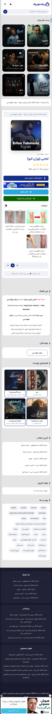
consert (23, 508)
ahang (43, 508)
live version (34, 519)
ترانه (43, 534)
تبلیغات (27, 693)
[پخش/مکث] (13, 265)
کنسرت (43, 540)
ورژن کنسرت (14, 551)
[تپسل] (5, 183)
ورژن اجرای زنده (28, 551)
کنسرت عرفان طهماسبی (28, 540)
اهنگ (15, 529)
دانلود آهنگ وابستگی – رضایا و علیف (35, 452)
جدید (35, 534)
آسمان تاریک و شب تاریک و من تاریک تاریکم (30, 524)
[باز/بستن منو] (5, 4)
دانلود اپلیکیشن (13, 693)
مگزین (22, 693)
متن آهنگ (42, 545)
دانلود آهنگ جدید (43, 693)
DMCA (34, 693)
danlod (13, 508)
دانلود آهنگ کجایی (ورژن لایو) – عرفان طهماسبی (28, 114)
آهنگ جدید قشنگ (39, 529)
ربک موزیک (45, 102)
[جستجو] (5, 12)
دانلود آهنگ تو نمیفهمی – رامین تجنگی (34, 445)
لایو (15, 540)
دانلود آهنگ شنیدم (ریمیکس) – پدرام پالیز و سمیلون (26, 638)
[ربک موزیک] (41, 4)
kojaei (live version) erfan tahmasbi (22, 513)
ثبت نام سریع (14, 711)
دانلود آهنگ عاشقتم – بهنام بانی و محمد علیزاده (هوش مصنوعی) (26, 666)
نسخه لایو (41, 551)
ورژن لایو (42, 556)
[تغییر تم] (10, 4)
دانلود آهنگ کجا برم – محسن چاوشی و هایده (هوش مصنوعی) (26, 670)
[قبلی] (8, 265)
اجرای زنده (25, 529)
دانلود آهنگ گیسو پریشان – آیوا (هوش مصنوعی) (26, 655)
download (42, 513)
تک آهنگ (35, 274)
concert (33, 508)
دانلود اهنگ (13, 534)
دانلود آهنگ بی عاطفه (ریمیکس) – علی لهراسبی (26, 626)
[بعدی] (17, 265)
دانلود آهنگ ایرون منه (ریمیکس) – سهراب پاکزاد (26, 615)
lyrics (24, 519)
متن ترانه (31, 545)
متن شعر (20, 545)
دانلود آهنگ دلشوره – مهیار (38, 459)
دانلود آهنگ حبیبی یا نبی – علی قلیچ (34, 472)
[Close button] (50, 695)
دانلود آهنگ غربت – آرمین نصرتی (36, 465)
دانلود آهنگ (25, 534)
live (44, 519)
